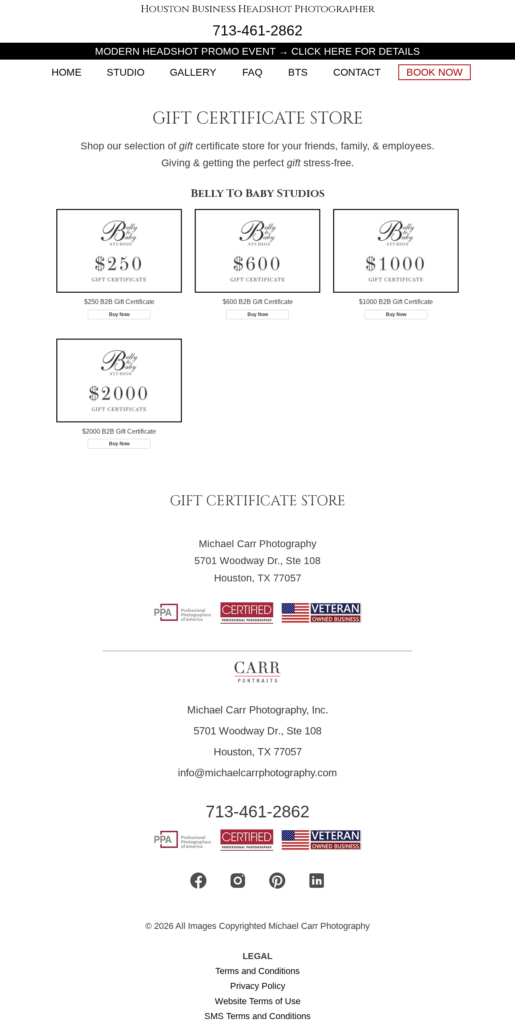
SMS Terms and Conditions (257, 1016)
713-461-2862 (257, 30)
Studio (125, 72)
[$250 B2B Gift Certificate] (119, 251)
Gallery (193, 72)
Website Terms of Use (258, 1001)
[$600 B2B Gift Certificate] (257, 251)
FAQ (252, 72)
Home (67, 72)
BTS (298, 72)
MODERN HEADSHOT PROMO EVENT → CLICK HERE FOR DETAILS (257, 51)
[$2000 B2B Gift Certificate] (119, 380)
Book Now (434, 72)
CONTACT (357, 72)
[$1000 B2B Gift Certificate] (396, 251)
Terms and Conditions (257, 971)
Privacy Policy (257, 986)
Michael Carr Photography (258, 543)
